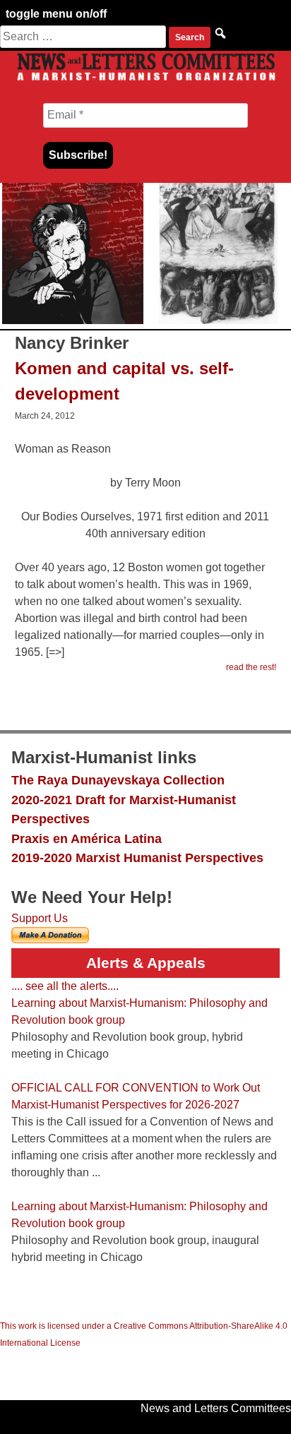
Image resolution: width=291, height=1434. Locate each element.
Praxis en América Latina (86, 838)
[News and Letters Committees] (145, 80)
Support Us (39, 918)
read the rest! (251, 667)
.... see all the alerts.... (65, 986)
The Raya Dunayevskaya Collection (118, 779)
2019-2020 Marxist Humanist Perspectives (137, 857)
